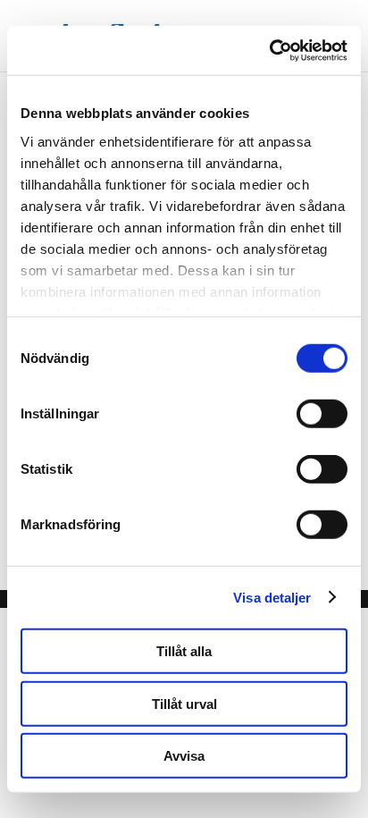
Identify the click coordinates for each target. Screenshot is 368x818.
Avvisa (184, 755)
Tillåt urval (184, 703)
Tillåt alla (184, 651)
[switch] (322, 414)
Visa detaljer (272, 596)
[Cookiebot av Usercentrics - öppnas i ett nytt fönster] (269, 50)
